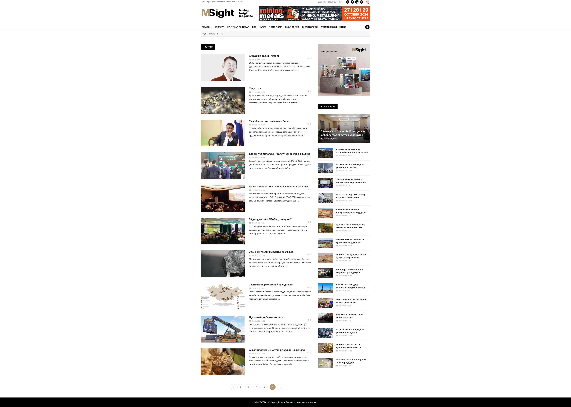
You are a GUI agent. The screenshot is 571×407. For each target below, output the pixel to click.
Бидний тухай (211, 2)
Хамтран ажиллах (224, 2)
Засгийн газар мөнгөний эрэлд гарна (271, 284)
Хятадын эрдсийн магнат (264, 56)
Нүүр (203, 2)
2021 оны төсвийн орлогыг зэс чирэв (271, 252)
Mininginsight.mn (276, 402)
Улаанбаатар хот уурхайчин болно (269, 121)
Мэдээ (206, 27)
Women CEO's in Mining (333, 27)
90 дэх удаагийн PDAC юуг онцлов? (270, 219)
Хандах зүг (255, 88)
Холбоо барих (237, 2)
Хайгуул (219, 27)
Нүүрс (262, 27)
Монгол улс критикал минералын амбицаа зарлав (279, 186)
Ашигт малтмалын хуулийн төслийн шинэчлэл (277, 350)
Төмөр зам (275, 27)
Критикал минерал (238, 27)
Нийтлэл (211, 34)
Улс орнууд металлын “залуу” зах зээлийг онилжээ (279, 154)
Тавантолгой (310, 27)
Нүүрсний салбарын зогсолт (266, 317)
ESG (254, 27)
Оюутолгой (292, 27)
